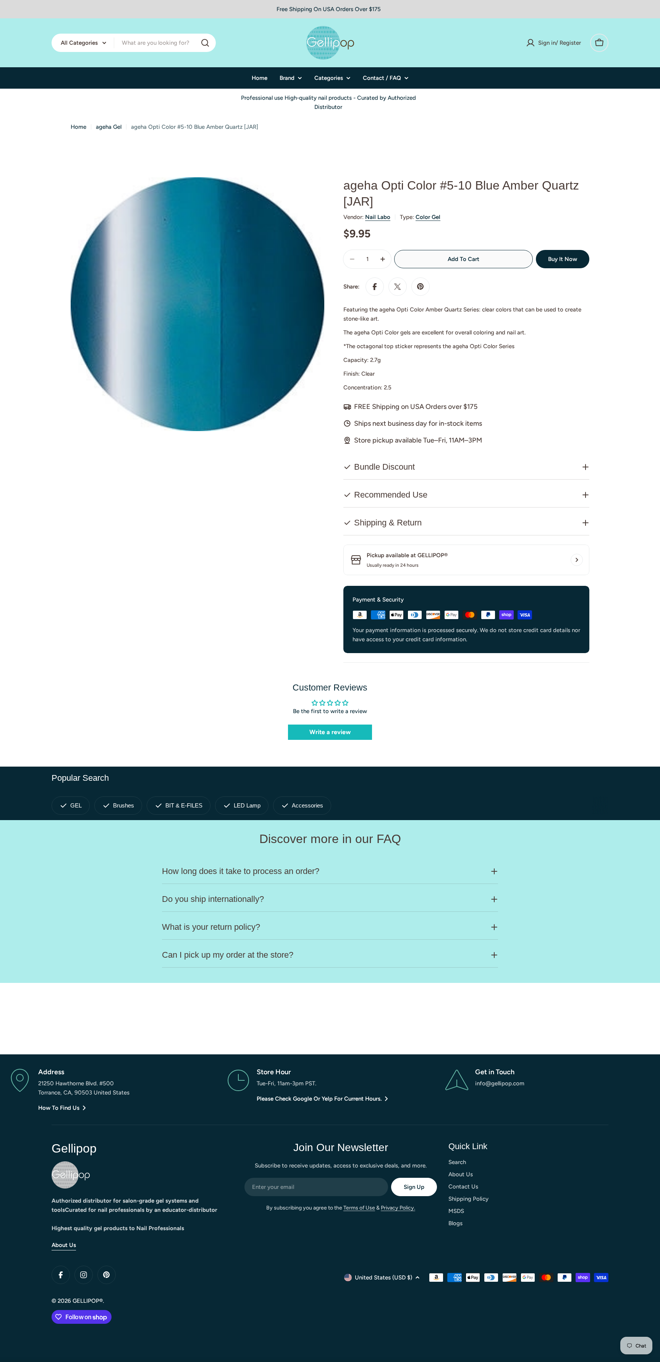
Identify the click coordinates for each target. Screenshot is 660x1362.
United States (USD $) (383, 1277)
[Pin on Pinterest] (420, 286)
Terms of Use (359, 1208)
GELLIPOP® (88, 1300)
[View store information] (577, 560)
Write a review (330, 732)
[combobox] (134, 43)
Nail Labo (377, 217)
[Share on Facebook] (375, 286)
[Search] (205, 42)
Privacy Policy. (398, 1208)
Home (78, 126)
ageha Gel (108, 126)
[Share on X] (397, 286)
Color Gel (428, 217)
